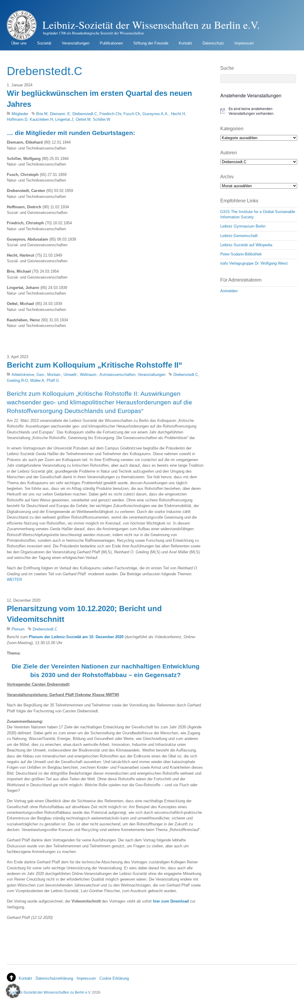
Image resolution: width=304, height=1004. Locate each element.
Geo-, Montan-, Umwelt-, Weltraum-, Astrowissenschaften (86, 374)
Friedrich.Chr (110, 114)
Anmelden (229, 291)
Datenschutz (213, 43)
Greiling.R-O (17, 380)
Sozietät (44, 43)
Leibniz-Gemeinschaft (239, 235)
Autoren (228, 152)
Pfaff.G (53, 380)
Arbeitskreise (23, 374)
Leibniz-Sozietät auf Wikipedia (246, 245)
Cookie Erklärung (114, 978)
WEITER (14, 579)
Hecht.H (178, 114)
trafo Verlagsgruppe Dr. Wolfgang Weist (254, 263)
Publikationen (111, 43)
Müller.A (37, 380)
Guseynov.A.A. (155, 114)
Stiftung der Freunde (150, 43)
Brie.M (42, 114)
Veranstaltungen (75, 43)
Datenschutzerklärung (54, 978)
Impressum (244, 43)
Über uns (19, 43)
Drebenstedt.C (84, 114)
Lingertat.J (64, 119)
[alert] (258, 111)
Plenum (18, 629)
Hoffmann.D (17, 119)
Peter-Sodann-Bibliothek (241, 254)
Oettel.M (83, 119)
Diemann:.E (60, 114)
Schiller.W (101, 119)
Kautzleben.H (41, 119)
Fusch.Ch (132, 114)
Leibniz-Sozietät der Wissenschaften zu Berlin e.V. (50, 992)
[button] (13, 991)
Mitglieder (20, 114)
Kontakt (185, 43)
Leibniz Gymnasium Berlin (242, 226)
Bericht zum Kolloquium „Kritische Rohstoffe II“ (94, 364)
